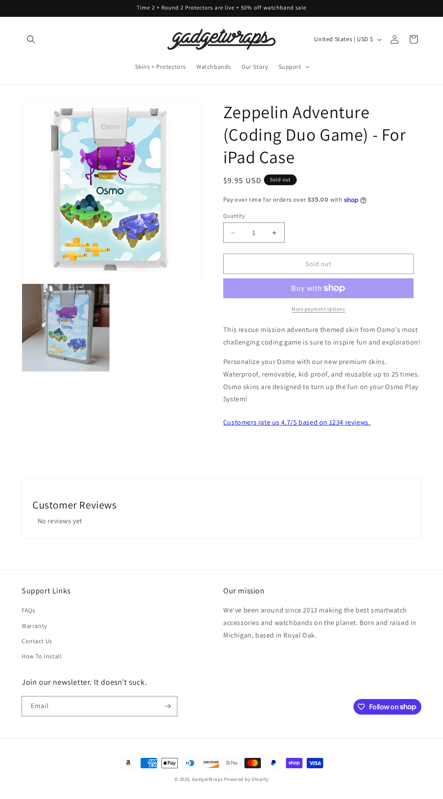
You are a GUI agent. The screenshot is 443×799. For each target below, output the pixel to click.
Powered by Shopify (246, 779)
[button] (31, 39)
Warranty (34, 626)
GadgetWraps (207, 779)
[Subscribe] (167, 706)
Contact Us (37, 641)
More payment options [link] (318, 309)
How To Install (42, 656)
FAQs (28, 610)
